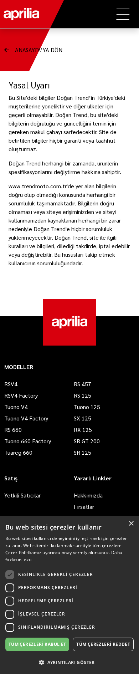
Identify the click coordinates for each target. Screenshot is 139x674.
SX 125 (82, 418)
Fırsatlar (84, 506)
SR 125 (82, 452)
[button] (69, 662)
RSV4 (10, 384)
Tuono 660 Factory (27, 441)
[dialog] (69, 595)
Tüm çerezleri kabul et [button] (37, 644)
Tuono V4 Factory (26, 418)
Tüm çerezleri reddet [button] (103, 644)
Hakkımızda (88, 495)
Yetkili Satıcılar (22, 495)
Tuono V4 (16, 406)
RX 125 (83, 429)
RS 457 (82, 384)
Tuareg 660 (18, 452)
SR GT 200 (87, 441)
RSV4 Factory (21, 395)
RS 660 (13, 429)
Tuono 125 (87, 406)
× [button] (131, 523)
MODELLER (18, 367)
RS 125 (82, 395)
